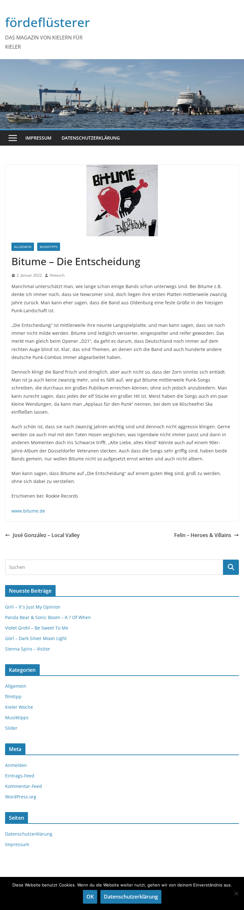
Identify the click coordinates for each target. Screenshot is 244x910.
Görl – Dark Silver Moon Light (36, 638)
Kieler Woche (19, 707)
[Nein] (236, 893)
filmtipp (13, 696)
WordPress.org (20, 797)
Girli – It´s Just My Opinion (32, 607)
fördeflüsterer (47, 22)
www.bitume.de (28, 511)
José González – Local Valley (46, 535)
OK (90, 896)
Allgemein (22, 247)
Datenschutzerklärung (91, 138)
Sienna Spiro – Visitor (27, 649)
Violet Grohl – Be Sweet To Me (36, 628)
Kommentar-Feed (23, 786)
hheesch (57, 275)
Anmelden (16, 765)
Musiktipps (49, 247)
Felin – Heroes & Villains (202, 535)
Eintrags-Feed (19, 776)
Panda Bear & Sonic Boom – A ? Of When (48, 617)
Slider (11, 728)
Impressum (38, 138)
